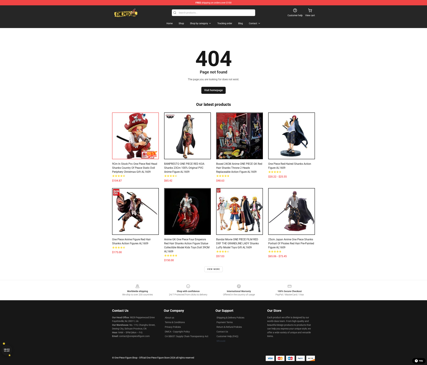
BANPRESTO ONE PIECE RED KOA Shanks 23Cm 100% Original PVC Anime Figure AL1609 (184, 167)
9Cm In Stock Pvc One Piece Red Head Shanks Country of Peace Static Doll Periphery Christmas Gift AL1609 (134, 167)
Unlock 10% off (7, 350)
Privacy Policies (173, 327)
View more (213, 269)
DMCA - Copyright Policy (177, 331)
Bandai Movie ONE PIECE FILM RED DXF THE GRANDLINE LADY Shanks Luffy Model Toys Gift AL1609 (237, 243)
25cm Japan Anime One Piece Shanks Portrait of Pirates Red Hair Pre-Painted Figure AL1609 (291, 243)
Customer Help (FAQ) (227, 336)
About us (169, 317)
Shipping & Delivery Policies (230, 317)
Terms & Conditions (175, 322)
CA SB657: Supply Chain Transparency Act (186, 336)
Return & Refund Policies (229, 327)
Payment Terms (225, 322)
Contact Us (222, 331)
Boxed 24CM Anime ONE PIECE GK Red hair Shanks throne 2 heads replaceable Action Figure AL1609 (239, 167)
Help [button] (421, 361)
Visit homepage (213, 90)
